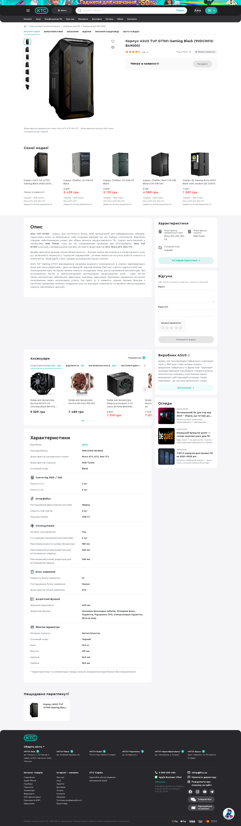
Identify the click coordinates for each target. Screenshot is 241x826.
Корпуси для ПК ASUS (94, 26)
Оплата (109, 19)
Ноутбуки (28, 784)
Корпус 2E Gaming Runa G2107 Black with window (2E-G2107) (199, 182)
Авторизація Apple (98, 781)
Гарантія (60, 784)
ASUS (85, 445)
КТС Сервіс (96, 773)
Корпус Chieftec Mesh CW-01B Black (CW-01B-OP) (159, 182)
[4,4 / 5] (133, 52)
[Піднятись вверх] (217, 814)
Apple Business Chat (170, 777)
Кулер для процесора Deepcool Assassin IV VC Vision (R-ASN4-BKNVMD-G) (120, 403)
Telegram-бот (205, 799)
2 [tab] (89, 420)
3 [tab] (91, 420)
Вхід (199, 10)
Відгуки (86, 32)
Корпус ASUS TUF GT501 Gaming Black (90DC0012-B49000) (138, 26)
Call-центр (160, 782)
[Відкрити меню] (28, 10)
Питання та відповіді (107, 32)
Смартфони (29, 777)
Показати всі (134, 358)
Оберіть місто (33, 746)
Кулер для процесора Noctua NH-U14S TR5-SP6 (82, 402)
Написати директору (204, 777)
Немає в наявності (206, 52)
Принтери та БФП (32, 800)
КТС (25, 26)
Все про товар (32, 32)
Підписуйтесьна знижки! (205, 807)
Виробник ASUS (172, 355)
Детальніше (184, 388)
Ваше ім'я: (163, 307)
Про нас (70, 19)
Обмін (120, 19)
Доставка (97, 19)
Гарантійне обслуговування (102, 777)
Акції (38, 19)
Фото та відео (131, 32)
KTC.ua (41, 10)
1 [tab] (84, 420)
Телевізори (29, 790)
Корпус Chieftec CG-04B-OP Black (118, 182)
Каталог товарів (33, 773)
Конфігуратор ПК (53, 19)
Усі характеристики (185, 260)
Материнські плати (102, 366)
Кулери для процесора (45, 366)
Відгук (161, 287)
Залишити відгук (186, 339)
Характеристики (53, 32)
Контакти (132, 19)
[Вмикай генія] (120, 2)
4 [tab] (93, 420)
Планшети (28, 787)
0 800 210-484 (167, 773)
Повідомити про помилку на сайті (202, 783)
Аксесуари (73, 32)
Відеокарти (75, 366)
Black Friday (62, 804)
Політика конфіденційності (69, 800)
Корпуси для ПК (71, 26)
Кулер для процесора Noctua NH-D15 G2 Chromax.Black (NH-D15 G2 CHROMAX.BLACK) (42, 403)
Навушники (29, 804)
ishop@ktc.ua (199, 773)
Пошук (180, 10)
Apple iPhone (30, 781)
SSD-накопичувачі (32, 797)
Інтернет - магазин (67, 773)
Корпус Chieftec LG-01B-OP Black (78, 182)
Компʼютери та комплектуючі (45, 26)
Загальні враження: (171, 323)
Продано (202, 64)
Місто (63, 10)
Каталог (28, 19)
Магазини (83, 19)
